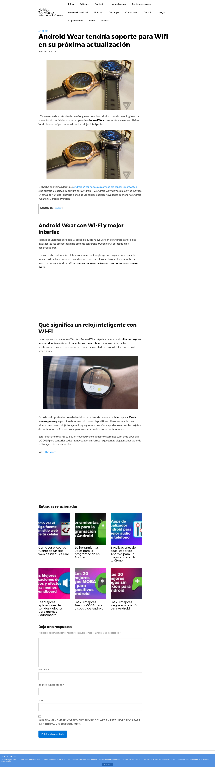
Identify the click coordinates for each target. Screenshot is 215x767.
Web (40, 700)
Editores (84, 4)
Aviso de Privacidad (78, 12)
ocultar (58, 207)
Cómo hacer (131, 12)
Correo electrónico (51, 685)
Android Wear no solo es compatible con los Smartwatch (105, 186)
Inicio (71, 4)
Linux (92, 20)
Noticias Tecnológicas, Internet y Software (50, 12)
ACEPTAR (107, 765)
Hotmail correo (118, 4)
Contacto (99, 4)
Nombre (43, 669)
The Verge (50, 451)
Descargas (114, 12)
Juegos (161, 12)
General (105, 20)
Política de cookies (141, 4)
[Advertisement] (90, 292)
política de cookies (178, 760)
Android (148, 12)
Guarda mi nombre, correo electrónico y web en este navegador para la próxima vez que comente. (89, 722)
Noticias (98, 12)
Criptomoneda (75, 20)
